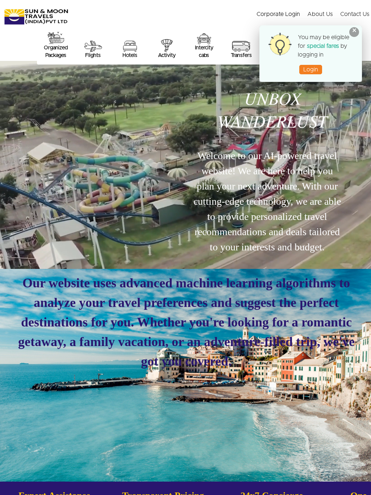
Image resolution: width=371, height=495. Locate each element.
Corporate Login (278, 14)
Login (310, 69)
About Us (320, 14)
